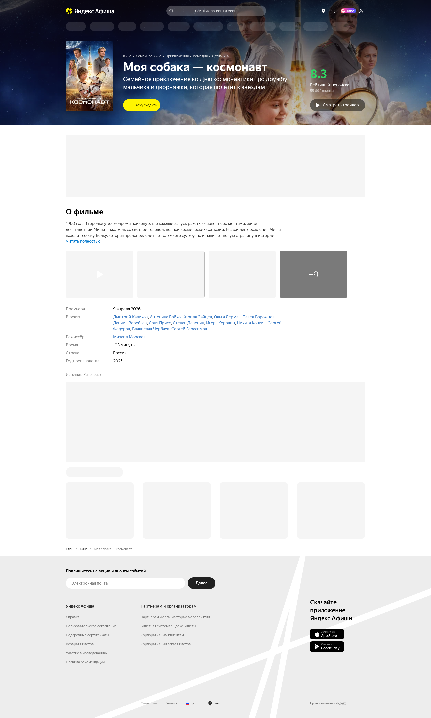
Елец (69, 549)
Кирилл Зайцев (197, 317)
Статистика (149, 703)
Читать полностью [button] (83, 241)
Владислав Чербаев (150, 329)
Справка (72, 617)
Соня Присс (160, 323)
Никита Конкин (251, 323)
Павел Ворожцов (259, 317)
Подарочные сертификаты (87, 635)
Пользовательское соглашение (91, 626)
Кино (83, 549)
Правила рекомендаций (85, 662)
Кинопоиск (92, 375)
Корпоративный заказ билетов (166, 644)
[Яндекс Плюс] (348, 10)
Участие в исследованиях (86, 653)
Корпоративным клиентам (162, 635)
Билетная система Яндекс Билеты (168, 626)
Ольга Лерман (227, 317)
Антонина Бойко (165, 317)
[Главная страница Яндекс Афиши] (69, 11)
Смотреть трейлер (341, 105)
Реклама (171, 703)
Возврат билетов (80, 644)
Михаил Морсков (129, 337)
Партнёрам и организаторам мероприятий (175, 617)
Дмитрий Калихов (130, 317)
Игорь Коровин (220, 323)
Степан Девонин (188, 323)
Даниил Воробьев (130, 323)
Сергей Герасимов (189, 329)
